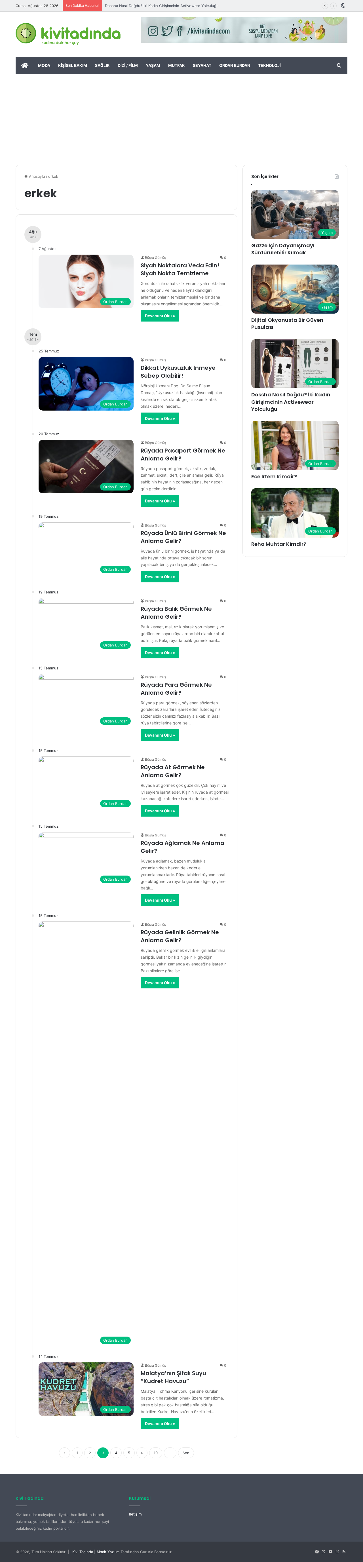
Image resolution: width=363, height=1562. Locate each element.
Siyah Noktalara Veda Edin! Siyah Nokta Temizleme (180, 269)
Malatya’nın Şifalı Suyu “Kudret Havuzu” (173, 1377)
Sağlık (102, 65)
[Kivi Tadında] (68, 34)
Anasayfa (36, 176)
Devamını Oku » (160, 315)
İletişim (135, 1514)
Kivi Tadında (82, 1552)
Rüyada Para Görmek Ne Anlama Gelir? (176, 689)
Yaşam (153, 65)
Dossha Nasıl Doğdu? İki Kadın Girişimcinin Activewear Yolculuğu (162, 5)
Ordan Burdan (234, 65)
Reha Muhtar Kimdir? (278, 544)
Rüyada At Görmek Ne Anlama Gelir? (173, 771)
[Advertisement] (181, 116)
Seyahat (202, 65)
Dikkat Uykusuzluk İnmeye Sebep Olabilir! (178, 372)
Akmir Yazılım (107, 1552)
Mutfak (176, 65)
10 (156, 1453)
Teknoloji (269, 65)
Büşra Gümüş (155, 257)
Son (186, 1453)
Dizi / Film (128, 65)
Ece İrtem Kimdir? (274, 476)
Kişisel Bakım (72, 65)
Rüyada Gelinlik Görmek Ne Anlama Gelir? (180, 936)
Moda (44, 65)
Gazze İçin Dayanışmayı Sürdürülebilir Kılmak (283, 249)
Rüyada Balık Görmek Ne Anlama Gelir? (176, 613)
